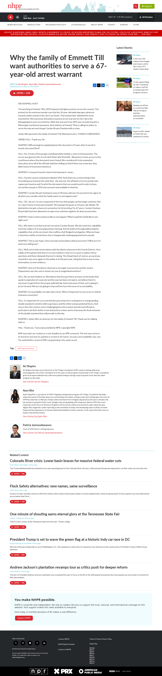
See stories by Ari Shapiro (36, 381)
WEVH (91, 654)
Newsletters (34, 24)
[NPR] (39, 671)
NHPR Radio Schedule (66, 644)
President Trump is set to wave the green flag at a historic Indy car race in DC (70, 539)
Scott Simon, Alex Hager (19, 465)
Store (136, 24)
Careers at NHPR (64, 649)
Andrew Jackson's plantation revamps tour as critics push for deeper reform (68, 567)
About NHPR (97, 24)
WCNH (92, 648)
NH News (136, 55)
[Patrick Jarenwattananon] (15, 431)
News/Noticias (14, 24)
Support (148, 6)
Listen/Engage (78, 24)
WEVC (91, 650)
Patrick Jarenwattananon (50, 84)
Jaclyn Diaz (14, 490)
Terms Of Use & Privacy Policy (100, 639)
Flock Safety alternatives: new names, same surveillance (53, 485)
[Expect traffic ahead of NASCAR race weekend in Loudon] (124, 132)
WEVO (92, 659)
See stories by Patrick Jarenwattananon (42, 432)
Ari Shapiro (23, 84)
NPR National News (26, 348)
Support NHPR (23, 618)
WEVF (91, 652)
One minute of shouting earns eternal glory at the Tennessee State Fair (65, 513)
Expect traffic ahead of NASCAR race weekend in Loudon (141, 134)
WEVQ (92, 661)
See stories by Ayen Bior (35, 416)
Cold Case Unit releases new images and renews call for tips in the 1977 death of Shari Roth (141, 63)
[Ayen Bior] (15, 396)
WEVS (91, 663)
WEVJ (91, 655)
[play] (10, 17)
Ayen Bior (33, 84)
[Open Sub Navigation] (24, 25)
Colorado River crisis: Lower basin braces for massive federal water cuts (65, 460)
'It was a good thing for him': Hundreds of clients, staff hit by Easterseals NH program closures (141, 87)
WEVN (91, 657)
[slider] (21, 17)
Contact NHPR (63, 639)
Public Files (93, 644)
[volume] (18, 17)
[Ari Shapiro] (15, 372)
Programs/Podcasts (56, 24)
